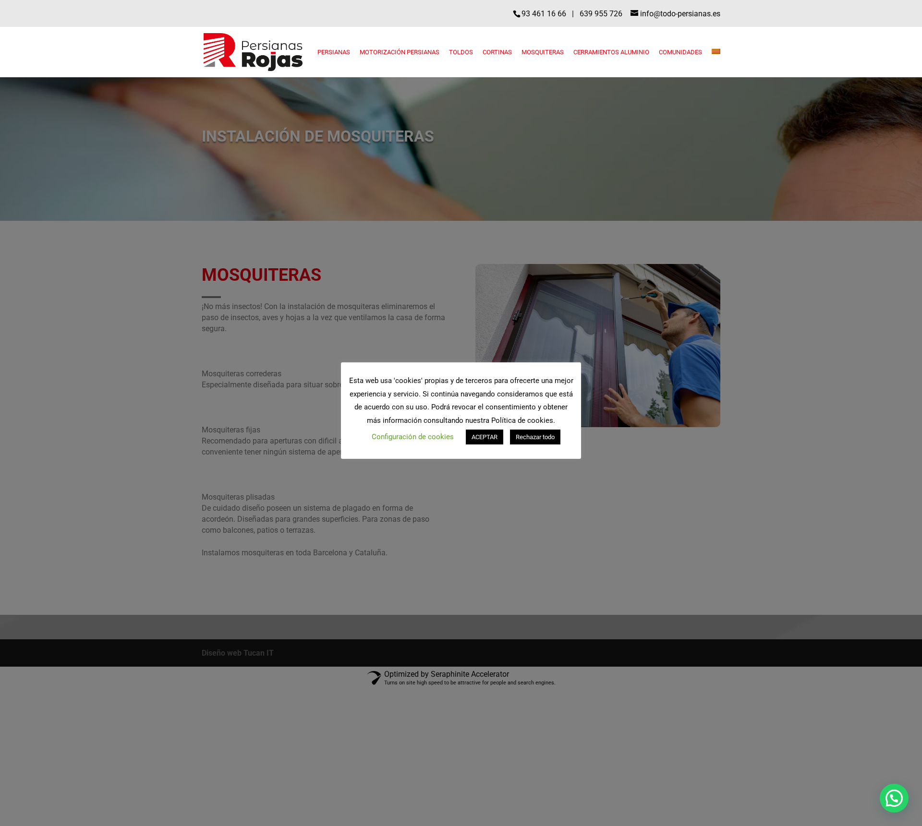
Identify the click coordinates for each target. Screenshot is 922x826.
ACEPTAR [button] (484, 437)
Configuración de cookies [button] (413, 436)
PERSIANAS (333, 52)
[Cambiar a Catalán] (716, 62)
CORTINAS (497, 52)
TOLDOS (461, 52)
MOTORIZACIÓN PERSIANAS (399, 52)
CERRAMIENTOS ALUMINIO (611, 52)
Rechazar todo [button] (535, 437)
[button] (894, 798)
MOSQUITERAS (543, 52)
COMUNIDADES (680, 52)
